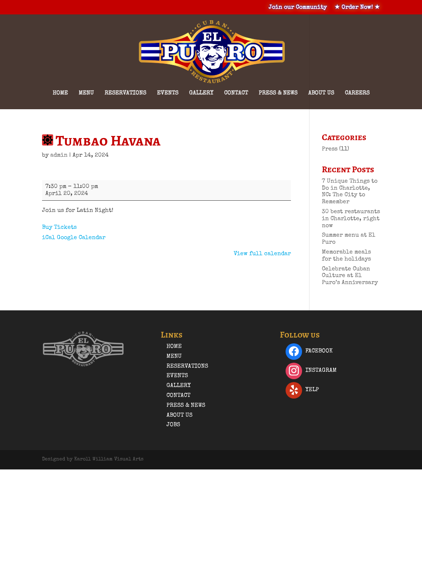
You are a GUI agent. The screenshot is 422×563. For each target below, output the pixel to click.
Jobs (173, 425)
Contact (236, 93)
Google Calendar (81, 238)
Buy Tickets (59, 227)
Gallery (201, 93)
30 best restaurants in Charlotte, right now (351, 219)
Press (330, 149)
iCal (48, 238)
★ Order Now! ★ (357, 7)
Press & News (278, 93)
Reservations (125, 93)
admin (59, 155)
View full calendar (262, 254)
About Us (321, 93)
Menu (86, 93)
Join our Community (298, 7)
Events (167, 93)
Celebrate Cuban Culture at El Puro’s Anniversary (350, 276)
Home (60, 93)
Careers (357, 93)
